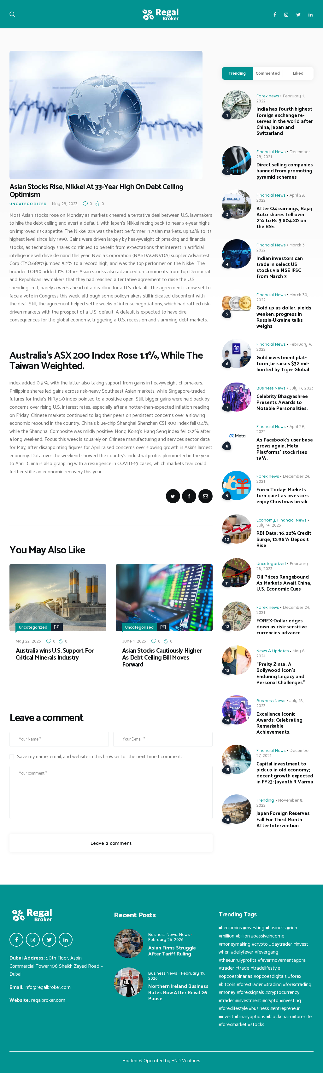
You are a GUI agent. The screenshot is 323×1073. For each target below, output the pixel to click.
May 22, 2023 (28, 640)
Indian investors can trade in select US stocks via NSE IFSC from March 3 (279, 268)
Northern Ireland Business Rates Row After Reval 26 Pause (178, 993)
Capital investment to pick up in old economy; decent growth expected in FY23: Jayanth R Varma (284, 773)
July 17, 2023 (301, 387)
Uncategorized (28, 204)
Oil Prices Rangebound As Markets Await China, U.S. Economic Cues (283, 583)
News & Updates (272, 650)
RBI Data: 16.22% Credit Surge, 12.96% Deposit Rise (283, 539)
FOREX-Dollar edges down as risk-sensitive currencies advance (281, 627)
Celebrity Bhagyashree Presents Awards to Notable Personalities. (282, 403)
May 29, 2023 (65, 203)
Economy (265, 519)
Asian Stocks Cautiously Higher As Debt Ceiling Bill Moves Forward (162, 658)
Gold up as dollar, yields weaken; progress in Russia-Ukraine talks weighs (283, 317)
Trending (237, 73)
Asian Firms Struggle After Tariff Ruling (172, 951)
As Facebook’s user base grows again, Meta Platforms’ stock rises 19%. (284, 449)
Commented (268, 73)
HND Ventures (186, 1061)
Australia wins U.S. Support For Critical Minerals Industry (54, 654)
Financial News (270, 151)
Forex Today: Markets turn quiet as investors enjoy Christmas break (282, 496)
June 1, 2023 (134, 640)
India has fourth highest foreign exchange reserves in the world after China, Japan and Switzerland (284, 121)
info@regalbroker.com (48, 987)
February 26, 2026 (165, 939)
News (184, 934)
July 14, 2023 (268, 525)
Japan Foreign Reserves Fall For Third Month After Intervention (283, 820)
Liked (298, 73)
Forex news (267, 95)
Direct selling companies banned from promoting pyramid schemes (284, 171)
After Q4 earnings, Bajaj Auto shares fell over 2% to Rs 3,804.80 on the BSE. (284, 218)
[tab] (237, 73)
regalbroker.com (48, 1000)
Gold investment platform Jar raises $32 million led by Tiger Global (282, 364)
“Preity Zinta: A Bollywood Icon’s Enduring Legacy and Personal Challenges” (280, 673)
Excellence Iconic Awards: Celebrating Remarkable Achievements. (279, 723)
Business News (270, 387)
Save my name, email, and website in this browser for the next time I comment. (99, 757)
